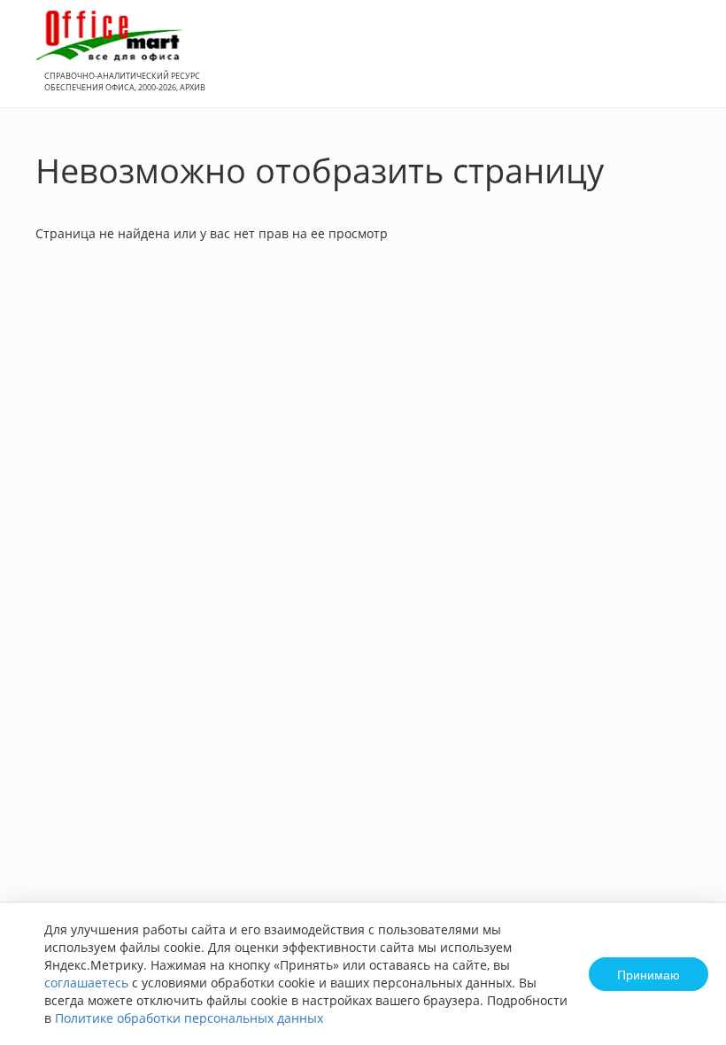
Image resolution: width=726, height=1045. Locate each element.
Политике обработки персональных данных (189, 1018)
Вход (685, 63)
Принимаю (648, 974)
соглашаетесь (86, 982)
